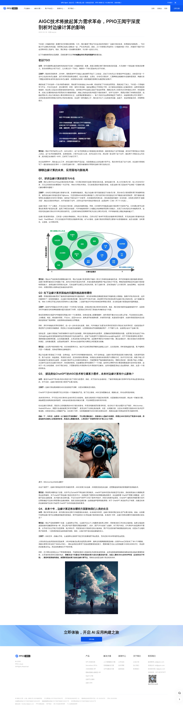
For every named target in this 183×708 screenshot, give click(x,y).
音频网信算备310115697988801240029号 (27, 701)
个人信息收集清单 (72, 704)
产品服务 (27, 8)
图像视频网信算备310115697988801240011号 (55, 701)
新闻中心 (60, 8)
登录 (165, 8)
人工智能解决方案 (109, 662)
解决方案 (37, 8)
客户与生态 (49, 8)
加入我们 (136, 665)
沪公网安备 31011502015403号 (53, 698)
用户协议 (48, 704)
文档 (152, 8)
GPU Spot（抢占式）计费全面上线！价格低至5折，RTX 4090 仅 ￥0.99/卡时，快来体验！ (91, 2)
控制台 (159, 8)
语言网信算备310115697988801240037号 (83, 701)
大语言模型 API (91, 669)
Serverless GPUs (91, 665)
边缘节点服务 (90, 679)
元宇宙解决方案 (109, 669)
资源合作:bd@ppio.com (156, 665)
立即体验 (91, 639)
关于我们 (71, 8)
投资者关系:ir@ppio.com (156, 669)
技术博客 (121, 665)
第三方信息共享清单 (59, 704)
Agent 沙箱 (89, 676)
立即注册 (177, 8)
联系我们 (136, 669)
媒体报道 (121, 669)
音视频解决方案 (109, 665)
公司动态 (121, 662)
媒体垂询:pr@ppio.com (156, 662)
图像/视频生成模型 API (93, 672)
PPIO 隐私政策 (40, 704)
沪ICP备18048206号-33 (72, 698)
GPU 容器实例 (90, 662)
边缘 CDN (89, 683)
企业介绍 (136, 662)
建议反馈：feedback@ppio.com (24, 704)
